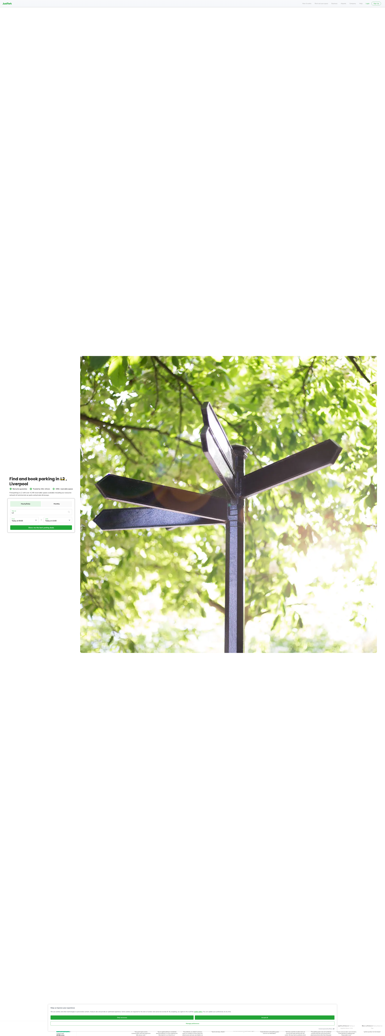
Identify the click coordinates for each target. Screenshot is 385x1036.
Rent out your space (321, 4)
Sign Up (376, 4)
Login (367, 4)
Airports (343, 4)
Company (353, 4)
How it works (306, 4)
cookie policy (198, 1012)
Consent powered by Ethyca (325, 1029)
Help (361, 4)
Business (334, 4)
